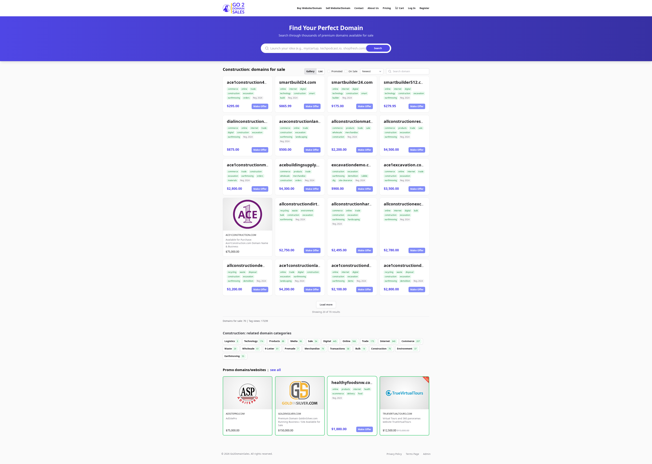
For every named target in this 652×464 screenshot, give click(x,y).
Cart (401, 8)
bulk (282, 215)
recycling (284, 210)
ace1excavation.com (404, 165)
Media (296, 341)
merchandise (351, 132)
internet (293, 88)
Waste (230, 348)
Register (424, 8)
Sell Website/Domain (338, 8)
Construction (381, 348)
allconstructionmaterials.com (361, 121)
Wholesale (250, 348)
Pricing (387, 8)
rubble (364, 175)
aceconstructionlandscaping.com (312, 121)
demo (350, 280)
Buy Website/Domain (309, 8)
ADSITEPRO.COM (235, 413)
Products (276, 341)
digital (303, 88)
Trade (368, 341)
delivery (351, 393)
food (360, 393)
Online (349, 341)
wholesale (337, 132)
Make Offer (260, 106)
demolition (353, 175)
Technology (253, 341)
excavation (248, 93)
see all (275, 369)
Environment (407, 348)
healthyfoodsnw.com (352, 382)
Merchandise (314, 348)
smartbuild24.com (297, 82)
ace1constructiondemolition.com (417, 265)
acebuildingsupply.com (302, 165)
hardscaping (354, 219)
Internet (387, 341)
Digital (330, 341)
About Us (373, 8)
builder (335, 97)
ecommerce (338, 393)
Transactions (339, 348)
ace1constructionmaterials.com (259, 165)
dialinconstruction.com (250, 121)
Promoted (336, 71)
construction (234, 93)
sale (368, 128)
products (350, 128)
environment (307, 210)
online (244, 88)
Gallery (310, 71)
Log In (411, 8)
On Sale (353, 71)
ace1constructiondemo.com (359, 265)
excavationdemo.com (353, 165)
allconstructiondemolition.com (258, 265)
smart (312, 93)
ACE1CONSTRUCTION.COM (241, 235)
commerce (233, 88)
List (320, 71)
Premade (291, 348)
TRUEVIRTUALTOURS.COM (397, 413)
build (282, 97)
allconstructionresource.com (413, 121)
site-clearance (345, 180)
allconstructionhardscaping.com (364, 204)
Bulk (360, 348)
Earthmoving (234, 356)
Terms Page (412, 454)
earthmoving (234, 97)
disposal (253, 272)
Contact (359, 8)
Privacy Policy (394, 454)
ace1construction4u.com (252, 82)
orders (246, 97)
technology (285, 93)
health (367, 389)
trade (253, 88)
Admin (427, 454)
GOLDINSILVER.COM (289, 413)
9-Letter (272, 348)
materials (232, 180)
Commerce (411, 341)
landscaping (301, 136)
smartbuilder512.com (405, 82)
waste (295, 210)
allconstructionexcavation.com (415, 204)
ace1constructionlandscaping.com (314, 265)
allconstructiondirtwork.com (308, 204)
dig (333, 180)
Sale (312, 341)
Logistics (231, 341)
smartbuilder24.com (352, 82)
